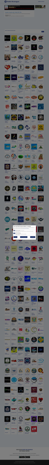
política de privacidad (26, 228)
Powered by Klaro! (33, 238)
